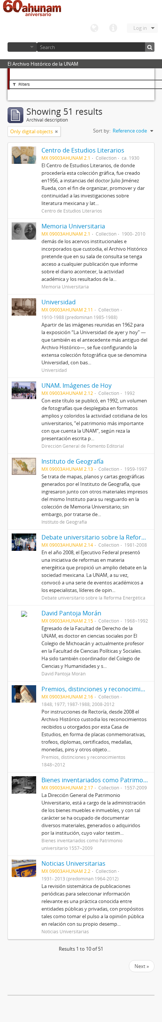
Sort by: (101, 130)
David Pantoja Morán (71, 613)
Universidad (58, 302)
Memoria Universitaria (73, 226)
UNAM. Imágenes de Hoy (76, 385)
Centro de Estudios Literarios (82, 150)
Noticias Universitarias (73, 863)
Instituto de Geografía (72, 461)
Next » (141, 966)
